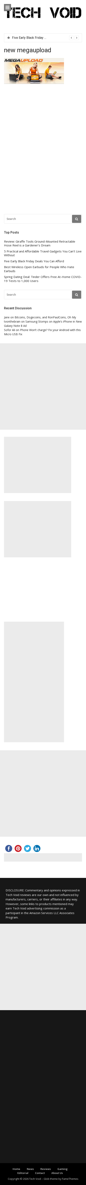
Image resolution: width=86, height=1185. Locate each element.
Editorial (22, 1173)
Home (16, 1169)
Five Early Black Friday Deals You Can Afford (34, 261)
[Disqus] (43, 150)
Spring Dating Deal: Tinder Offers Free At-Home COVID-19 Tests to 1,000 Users (43, 279)
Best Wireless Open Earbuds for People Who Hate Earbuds (39, 269)
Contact (40, 1173)
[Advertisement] (43, 386)
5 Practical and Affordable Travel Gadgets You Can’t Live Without (43, 253)
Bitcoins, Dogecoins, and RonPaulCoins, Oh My (45, 317)
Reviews (45, 1169)
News (30, 1169)
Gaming (62, 1169)
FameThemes (70, 1179)
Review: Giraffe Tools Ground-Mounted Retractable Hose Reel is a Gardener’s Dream (39, 243)
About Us (57, 1173)
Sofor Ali (9, 330)
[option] (45, 38)
